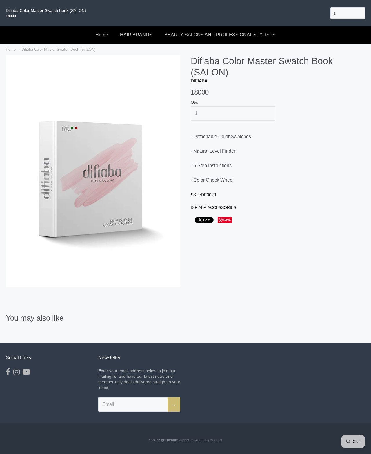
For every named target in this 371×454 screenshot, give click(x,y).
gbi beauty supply (175, 440)
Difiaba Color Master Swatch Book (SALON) (58, 49)
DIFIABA (199, 80)
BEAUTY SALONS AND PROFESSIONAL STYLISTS (220, 34)
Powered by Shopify (206, 440)
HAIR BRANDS (136, 34)
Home (101, 34)
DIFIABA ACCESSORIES (213, 207)
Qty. (194, 102)
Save (227, 220)
